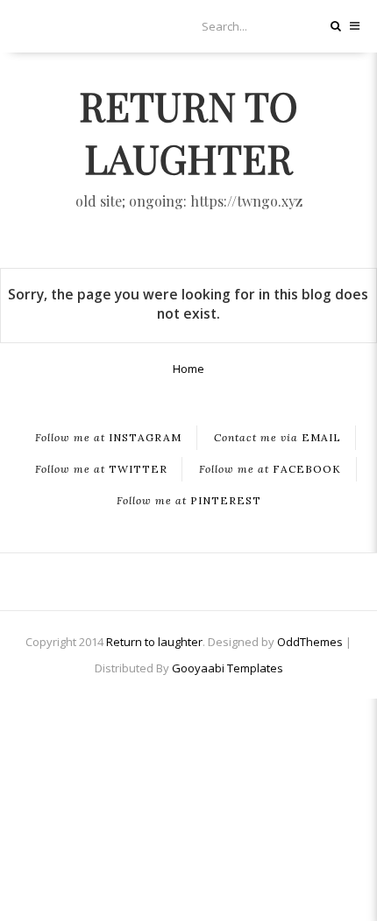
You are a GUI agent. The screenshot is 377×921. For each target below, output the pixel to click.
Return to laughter (188, 131)
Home (188, 368)
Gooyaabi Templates (227, 668)
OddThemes (310, 642)
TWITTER (101, 469)
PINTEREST (189, 501)
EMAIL (277, 438)
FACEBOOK (270, 469)
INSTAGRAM (108, 438)
